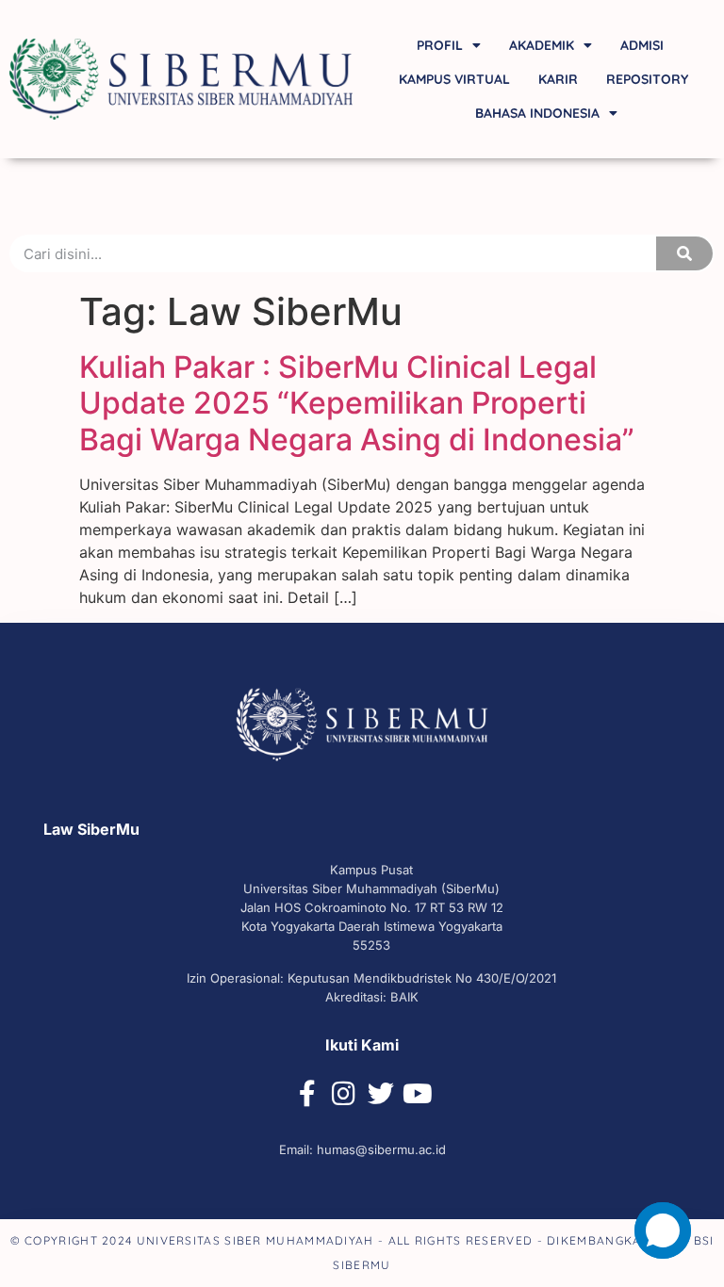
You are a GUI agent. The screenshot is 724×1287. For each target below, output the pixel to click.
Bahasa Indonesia (537, 113)
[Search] (684, 253)
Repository (647, 79)
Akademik (541, 45)
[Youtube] (417, 1094)
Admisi (642, 45)
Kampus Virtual (454, 79)
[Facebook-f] (307, 1094)
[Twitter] (381, 1094)
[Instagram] (344, 1094)
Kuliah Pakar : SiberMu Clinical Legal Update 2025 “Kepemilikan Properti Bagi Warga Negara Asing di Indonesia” (356, 403)
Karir (558, 79)
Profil (440, 45)
